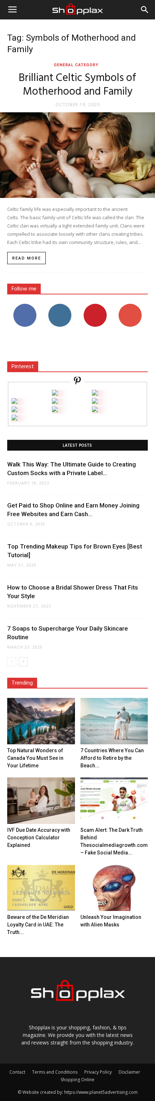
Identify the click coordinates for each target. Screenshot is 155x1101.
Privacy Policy (98, 1072)
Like (25, 306)
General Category (76, 65)
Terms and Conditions (55, 1072)
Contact (17, 1072)
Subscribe (130, 306)
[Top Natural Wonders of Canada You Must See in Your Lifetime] (41, 721)
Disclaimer (129, 1072)
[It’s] (14, 410)
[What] (55, 393)
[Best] (95, 410)
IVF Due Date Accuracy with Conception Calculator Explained (38, 837)
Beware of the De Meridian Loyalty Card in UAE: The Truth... (38, 924)
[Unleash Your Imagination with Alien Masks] (114, 888)
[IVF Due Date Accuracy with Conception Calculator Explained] (41, 800)
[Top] (14, 418)
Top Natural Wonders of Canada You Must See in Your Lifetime (35, 758)
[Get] (95, 393)
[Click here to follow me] (77, 382)
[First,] (14, 401)
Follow (60, 306)
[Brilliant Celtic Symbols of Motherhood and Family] (77, 155)
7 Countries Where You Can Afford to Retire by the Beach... (112, 758)
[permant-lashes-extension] (55, 410)
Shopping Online (77, 1080)
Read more (26, 258)
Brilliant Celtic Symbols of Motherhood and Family (77, 84)
